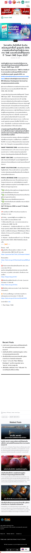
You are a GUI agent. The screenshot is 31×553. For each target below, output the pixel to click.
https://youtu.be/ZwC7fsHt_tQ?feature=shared (15, 254)
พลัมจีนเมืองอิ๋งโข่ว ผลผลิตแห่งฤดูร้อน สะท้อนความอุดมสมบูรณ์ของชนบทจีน (13, 474)
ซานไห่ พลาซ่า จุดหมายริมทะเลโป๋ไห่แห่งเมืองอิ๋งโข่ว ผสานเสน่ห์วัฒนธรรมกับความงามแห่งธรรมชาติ (15, 347)
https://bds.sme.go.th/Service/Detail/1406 (14, 298)
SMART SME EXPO (14, 417)
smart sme (4, 417)
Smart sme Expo (16, 412)
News (15, 41)
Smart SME (8, 17)
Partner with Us (10, 534)
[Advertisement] (15, 323)
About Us (2, 534)
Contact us (18, 534)
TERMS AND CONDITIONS (6, 539)
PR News (9, 412)
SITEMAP (23, 539)
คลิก (9, 302)
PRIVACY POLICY (17, 539)
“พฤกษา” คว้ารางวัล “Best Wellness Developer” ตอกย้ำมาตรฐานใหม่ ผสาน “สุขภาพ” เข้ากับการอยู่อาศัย (13, 363)
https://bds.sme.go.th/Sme (9, 285)
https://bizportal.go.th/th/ (9, 277)
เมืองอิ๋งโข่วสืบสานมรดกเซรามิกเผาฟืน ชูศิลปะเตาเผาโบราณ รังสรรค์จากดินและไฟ (15, 503)
